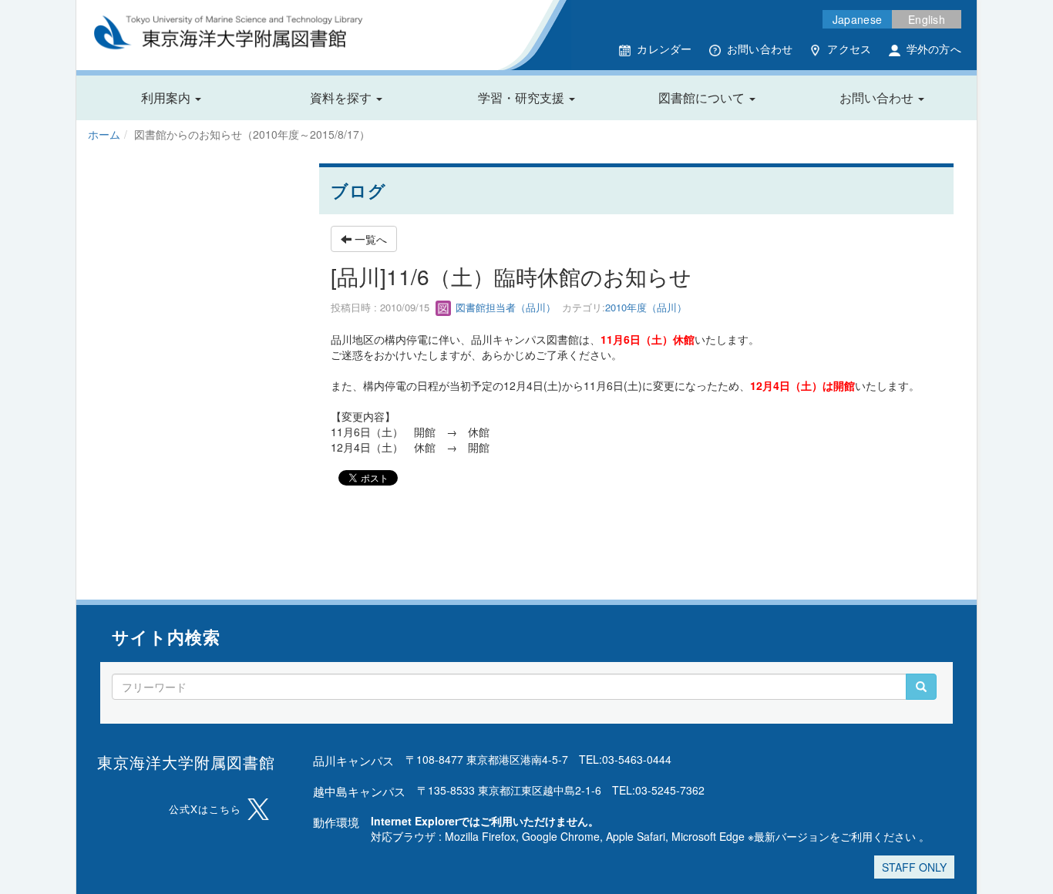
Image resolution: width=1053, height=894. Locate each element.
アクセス (849, 48)
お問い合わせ (760, 48)
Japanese (857, 19)
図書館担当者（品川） (504, 307)
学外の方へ (934, 48)
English (926, 19)
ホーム (104, 134)
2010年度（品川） (646, 307)
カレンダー (664, 48)
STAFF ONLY (914, 867)
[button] (171, 98)
